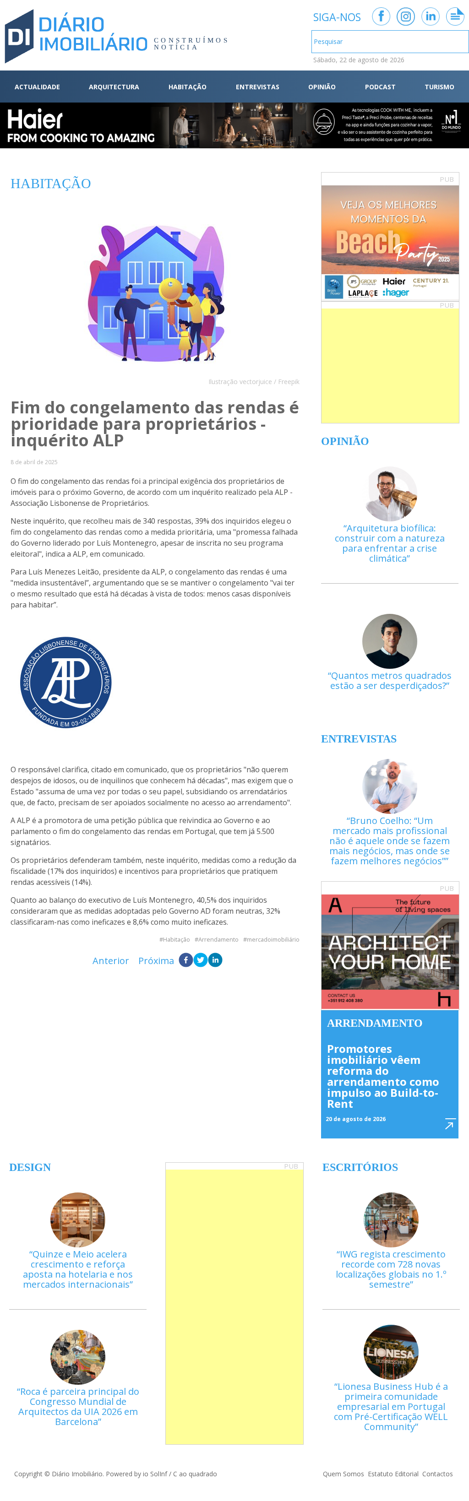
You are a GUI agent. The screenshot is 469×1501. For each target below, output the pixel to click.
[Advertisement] (390, 366)
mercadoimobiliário (273, 940)
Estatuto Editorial (393, 1473)
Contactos (437, 1473)
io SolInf (155, 1473)
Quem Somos (343, 1473)
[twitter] (200, 961)
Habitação (176, 940)
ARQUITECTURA (114, 86)
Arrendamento (218, 940)
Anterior (111, 960)
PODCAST (380, 86)
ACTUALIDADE (37, 86)
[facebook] (186, 961)
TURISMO (439, 86)
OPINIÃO (322, 86)
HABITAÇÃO (188, 86)
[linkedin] (215, 961)
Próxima (156, 960)
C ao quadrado (195, 1473)
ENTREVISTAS (257, 86)
